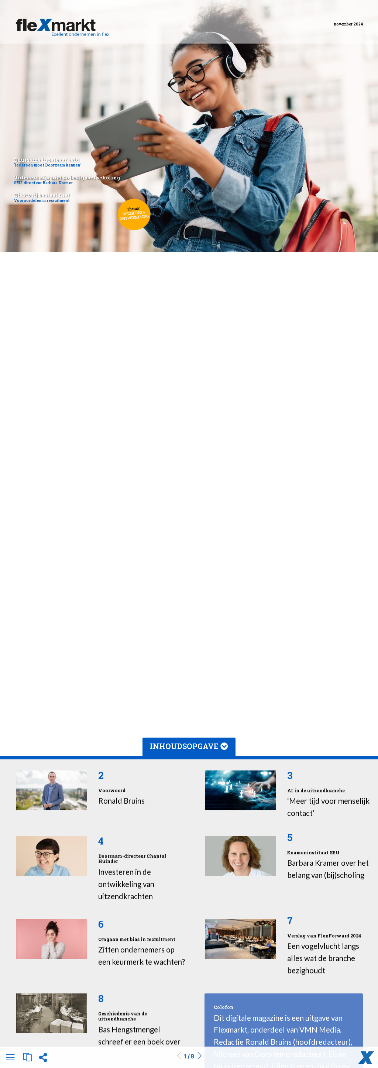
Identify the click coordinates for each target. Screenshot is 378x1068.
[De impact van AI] (240, 790)
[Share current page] (43, 1059)
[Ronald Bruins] (51, 790)
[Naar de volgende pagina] (199, 1056)
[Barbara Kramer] (240, 856)
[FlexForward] (240, 939)
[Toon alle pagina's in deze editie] (10, 1058)
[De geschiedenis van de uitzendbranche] (51, 1013)
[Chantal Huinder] (51, 856)
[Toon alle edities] (27, 1057)
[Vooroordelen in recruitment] (51, 939)
